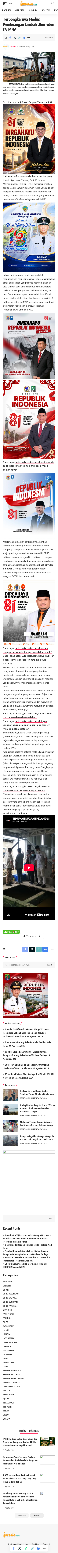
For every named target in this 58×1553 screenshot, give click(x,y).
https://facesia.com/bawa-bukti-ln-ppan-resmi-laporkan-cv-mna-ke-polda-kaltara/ (29, 659)
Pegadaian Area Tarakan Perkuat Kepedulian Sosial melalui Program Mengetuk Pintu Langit (20, 1460)
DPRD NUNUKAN (10, 1302)
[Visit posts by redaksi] (6, 46)
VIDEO (6, 1415)
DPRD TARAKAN (10, 1306)
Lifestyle (7, 1346)
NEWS (5, 1358)
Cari (50, 1218)
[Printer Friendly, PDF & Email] (11, 931)
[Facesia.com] (29, 3)
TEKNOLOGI (8, 1403)
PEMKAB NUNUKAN (11, 1374)
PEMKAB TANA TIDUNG (13, 1378)
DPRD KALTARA (10, 1298)
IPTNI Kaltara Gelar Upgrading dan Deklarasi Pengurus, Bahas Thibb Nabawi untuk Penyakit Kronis (20, 1442)
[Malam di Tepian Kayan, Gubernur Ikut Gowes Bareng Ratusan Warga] (10, 1126)
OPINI (5, 1366)
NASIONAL (7, 1354)
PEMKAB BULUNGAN (12, 1370)
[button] (5, 3)
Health (6, 1330)
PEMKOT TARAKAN (11, 1382)
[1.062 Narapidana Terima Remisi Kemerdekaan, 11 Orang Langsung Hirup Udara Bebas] (47, 1478)
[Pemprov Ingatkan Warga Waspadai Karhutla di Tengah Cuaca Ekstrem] (10, 1140)
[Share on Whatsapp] (26, 1548)
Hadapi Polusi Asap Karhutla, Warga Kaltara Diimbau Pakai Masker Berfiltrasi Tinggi (37, 1108)
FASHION (7, 1318)
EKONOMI (7, 1310)
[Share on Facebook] (10, 37)
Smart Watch (8, 1395)
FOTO (5, 1322)
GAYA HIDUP (8, 1326)
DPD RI (6, 1290)
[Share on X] (15, 37)
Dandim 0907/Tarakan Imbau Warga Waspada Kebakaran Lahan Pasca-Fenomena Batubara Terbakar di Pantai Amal (26, 1033)
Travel (6, 1411)
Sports (6, 1399)
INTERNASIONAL (10, 1342)
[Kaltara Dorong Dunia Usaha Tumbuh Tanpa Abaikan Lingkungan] (10, 1095)
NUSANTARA (8, 1362)
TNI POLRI (7, 1407)
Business (7, 1286)
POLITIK (6, 1390)
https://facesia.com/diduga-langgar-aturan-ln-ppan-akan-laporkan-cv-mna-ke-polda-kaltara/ (27, 725)
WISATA (6, 1419)
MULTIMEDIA (8, 1350)
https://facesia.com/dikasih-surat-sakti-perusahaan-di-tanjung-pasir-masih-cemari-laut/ (28, 466)
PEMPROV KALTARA (39, 1098)
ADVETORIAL (25, 1098)
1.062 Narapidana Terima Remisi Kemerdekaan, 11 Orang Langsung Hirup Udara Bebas (19, 1478)
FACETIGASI (8, 1314)
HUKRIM (6, 1334)
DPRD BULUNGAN (10, 1294)
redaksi (13, 46)
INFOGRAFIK (8, 1338)
